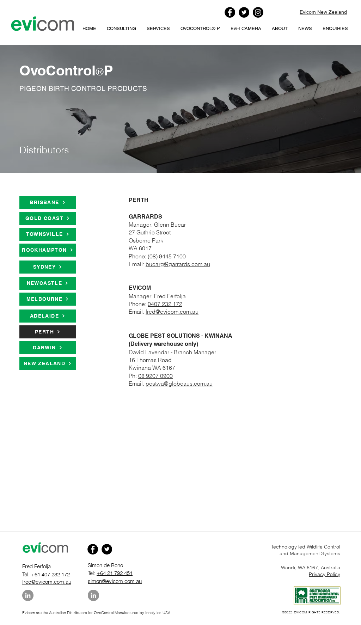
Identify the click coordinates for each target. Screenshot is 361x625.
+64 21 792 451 (115, 573)
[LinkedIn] (27, 595)
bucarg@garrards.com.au (178, 264)
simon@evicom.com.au (115, 581)
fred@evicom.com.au (172, 311)
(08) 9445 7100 (167, 256)
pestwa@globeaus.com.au (179, 383)
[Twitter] (244, 12)
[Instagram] (258, 12)
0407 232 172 (165, 303)
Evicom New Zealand (323, 12)
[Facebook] (230, 12)
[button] (200, 28)
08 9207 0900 (155, 375)
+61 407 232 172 (50, 574)
